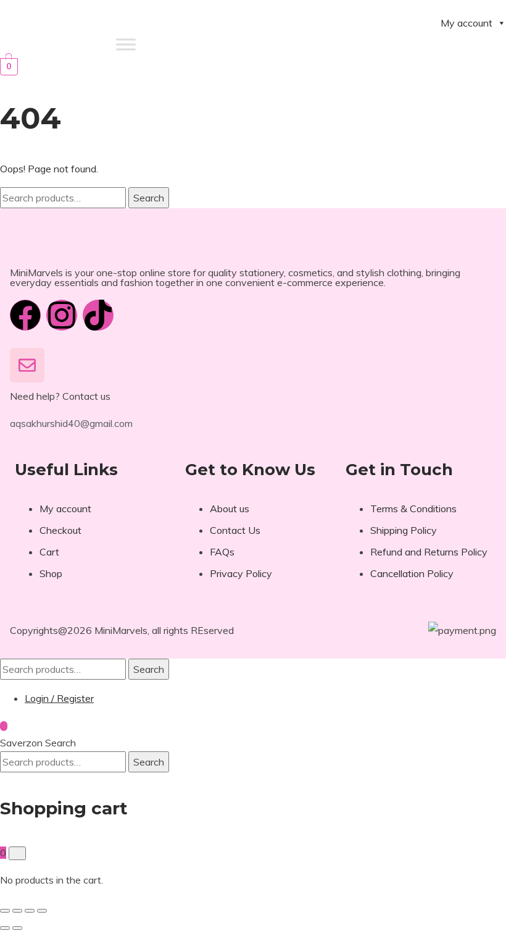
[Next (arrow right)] (17, 928)
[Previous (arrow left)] (5, 928)
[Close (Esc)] (42, 911)
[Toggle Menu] (126, 44)
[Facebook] (25, 315)
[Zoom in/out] (5, 911)
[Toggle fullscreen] (17, 911)
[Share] (30, 911)
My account (466, 23)
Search (148, 198)
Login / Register (59, 698)
